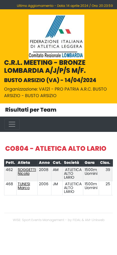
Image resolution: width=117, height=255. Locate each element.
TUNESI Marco (24, 186)
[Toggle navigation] (12, 124)
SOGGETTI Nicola (27, 172)
